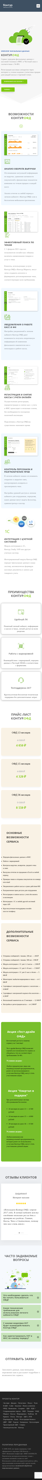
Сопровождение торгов (12, 1411)
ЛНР (10, 1422)
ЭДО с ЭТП (28, 1417)
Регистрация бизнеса (27, 1419)
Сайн (11, 1406)
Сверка (22, 1425)
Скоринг (21, 1408)
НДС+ (33, 1408)
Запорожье (24, 1422)
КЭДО (5, 1406)
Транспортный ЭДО (10, 1425)
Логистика (22, 1403)
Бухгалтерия (34, 1422)
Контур (21, 1427)
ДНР (5, 1422)
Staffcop (31, 1414)
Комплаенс (13, 1408)
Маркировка (21, 1414)
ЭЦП (24, 1411)
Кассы (12, 1414)
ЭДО (28, 1408)
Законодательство (10, 1427)
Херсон (15, 1422)
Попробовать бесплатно (13, 81)
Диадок (13, 1403)
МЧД (5, 1408)
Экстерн (6, 1403)
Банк (16, 1419)
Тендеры (30, 1411)
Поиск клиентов (29, 1406)
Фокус (30, 1403)
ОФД (37, 1411)
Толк (36, 1403)
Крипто (6, 1417)
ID (36, 1414)
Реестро (19, 1417)
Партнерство (8, 1419)
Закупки (18, 1406)
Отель (12, 1417)
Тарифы (7, 89)
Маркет (6, 1414)
